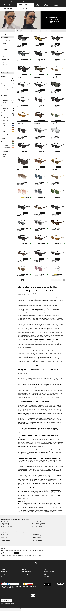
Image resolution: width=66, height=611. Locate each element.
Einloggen (46, 5)
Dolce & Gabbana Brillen (6, 540)
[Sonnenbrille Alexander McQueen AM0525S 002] (57, 176)
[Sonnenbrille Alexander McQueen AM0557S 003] (24, 114)
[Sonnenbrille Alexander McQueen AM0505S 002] (40, 37)
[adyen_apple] (14, 584)
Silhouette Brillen (36, 538)
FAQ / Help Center (48, 574)
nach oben (62, 600)
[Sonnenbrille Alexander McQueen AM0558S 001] (57, 145)
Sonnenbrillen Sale (48, 510)
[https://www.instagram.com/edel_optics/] (60, 584)
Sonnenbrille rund (43, 461)
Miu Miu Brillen (4, 535)
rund (4, 112)
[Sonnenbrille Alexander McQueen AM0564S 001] (40, 191)
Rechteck (21, 461)
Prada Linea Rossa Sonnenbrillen (39, 521)
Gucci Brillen (4, 538)
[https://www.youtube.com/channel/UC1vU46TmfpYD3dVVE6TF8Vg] (63, 584)
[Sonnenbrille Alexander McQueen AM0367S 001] (57, 268)
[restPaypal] (11, 584)
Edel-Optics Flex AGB (5, 604)
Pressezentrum (4, 571)
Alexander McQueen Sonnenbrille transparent (38, 418)
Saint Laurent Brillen (37, 535)
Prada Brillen (4, 537)
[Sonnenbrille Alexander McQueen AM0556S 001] (40, 53)
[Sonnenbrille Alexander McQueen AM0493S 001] (57, 252)
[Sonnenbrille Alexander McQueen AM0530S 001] (24, 53)
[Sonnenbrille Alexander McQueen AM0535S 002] (24, 252)
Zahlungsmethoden (57, 496)
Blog (34, 469)
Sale (4, 62)
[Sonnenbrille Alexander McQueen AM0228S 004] (24, 191)
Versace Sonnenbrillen (37, 526)
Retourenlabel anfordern (49, 571)
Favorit (31, 478)
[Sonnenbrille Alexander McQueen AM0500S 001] (24, 130)
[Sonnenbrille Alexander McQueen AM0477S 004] (40, 176)
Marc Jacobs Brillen (37, 537)
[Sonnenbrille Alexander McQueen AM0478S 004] (40, 268)
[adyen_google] (17, 584)
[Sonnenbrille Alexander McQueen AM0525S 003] (57, 114)
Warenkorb (56, 5)
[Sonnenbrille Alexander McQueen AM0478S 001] (40, 99)
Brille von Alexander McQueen (32, 466)
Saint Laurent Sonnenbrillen (7, 527)
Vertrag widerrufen (6, 600)
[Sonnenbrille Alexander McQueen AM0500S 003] (57, 191)
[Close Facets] (7, 30)
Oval (4, 83)
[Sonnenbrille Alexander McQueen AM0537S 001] (57, 206)
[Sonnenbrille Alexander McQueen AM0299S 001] (57, 53)
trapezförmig (6, 117)
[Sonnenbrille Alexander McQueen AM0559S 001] (40, 84)
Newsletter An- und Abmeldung (29, 574)
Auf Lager (5, 64)
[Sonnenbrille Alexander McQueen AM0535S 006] (57, 237)
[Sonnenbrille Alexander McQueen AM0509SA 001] (57, 99)
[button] (8, 5)
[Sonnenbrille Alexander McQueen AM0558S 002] (40, 237)
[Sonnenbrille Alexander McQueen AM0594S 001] (24, 160)
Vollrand (4, 98)
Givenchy (38, 352)
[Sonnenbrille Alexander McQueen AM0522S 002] (24, 268)
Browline (30, 461)
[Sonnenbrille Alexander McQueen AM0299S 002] (40, 68)
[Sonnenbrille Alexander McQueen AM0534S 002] (40, 206)
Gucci (19, 360)
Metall (47, 419)
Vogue (36, 318)
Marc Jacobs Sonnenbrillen (38, 527)
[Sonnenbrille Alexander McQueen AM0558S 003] (57, 160)
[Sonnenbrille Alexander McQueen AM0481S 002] (24, 176)
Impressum (11, 603)
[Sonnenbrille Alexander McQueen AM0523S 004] (24, 222)
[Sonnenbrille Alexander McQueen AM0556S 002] (40, 114)
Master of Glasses (22, 470)
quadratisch (5, 115)
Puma (38, 379)
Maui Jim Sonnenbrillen (37, 524)
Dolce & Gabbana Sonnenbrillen (39, 523)
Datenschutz (6, 603)
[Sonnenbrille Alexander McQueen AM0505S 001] (24, 237)
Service (24, 569)
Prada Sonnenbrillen (5, 521)
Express (29, 496)
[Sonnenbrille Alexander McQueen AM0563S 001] (24, 99)
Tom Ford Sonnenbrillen (6, 526)
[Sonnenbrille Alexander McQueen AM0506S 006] (40, 222)
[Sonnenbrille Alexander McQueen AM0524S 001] (57, 84)
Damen (4, 43)
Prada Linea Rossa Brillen (38, 540)
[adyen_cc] (2, 584)
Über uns (3, 569)
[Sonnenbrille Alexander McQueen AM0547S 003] (40, 130)
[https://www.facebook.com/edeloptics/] (58, 584)
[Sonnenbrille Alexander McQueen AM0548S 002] (40, 160)
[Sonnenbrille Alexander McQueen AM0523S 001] (24, 84)
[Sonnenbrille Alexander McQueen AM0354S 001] (24, 37)
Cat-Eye (4, 78)
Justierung (32, 471)
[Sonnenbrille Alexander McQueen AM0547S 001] (24, 206)
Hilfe (45, 569)
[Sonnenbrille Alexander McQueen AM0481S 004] (57, 130)
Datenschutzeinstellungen (6, 574)
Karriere (2, 573)
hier (52, 452)
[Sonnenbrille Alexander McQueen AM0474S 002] (57, 222)
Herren (4, 45)
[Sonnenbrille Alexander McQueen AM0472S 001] (40, 252)
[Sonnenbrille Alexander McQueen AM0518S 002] (57, 37)
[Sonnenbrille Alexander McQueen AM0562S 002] (57, 68)
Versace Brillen (36, 534)
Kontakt (2, 576)
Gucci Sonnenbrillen (5, 524)
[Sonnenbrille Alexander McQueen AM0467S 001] (24, 68)
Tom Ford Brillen (4, 534)
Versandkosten (25, 573)
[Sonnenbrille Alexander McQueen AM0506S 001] (40, 145)
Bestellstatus (46, 576)
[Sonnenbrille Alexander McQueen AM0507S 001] (24, 145)
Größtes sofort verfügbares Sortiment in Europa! (13, 1)
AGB (2, 603)
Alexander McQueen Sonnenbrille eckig (45, 413)
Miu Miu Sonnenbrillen (6, 523)
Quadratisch (5, 80)
